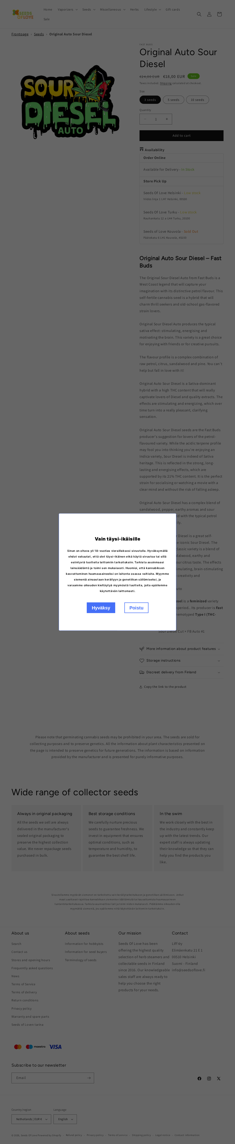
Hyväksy (101, 607)
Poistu (136, 607)
